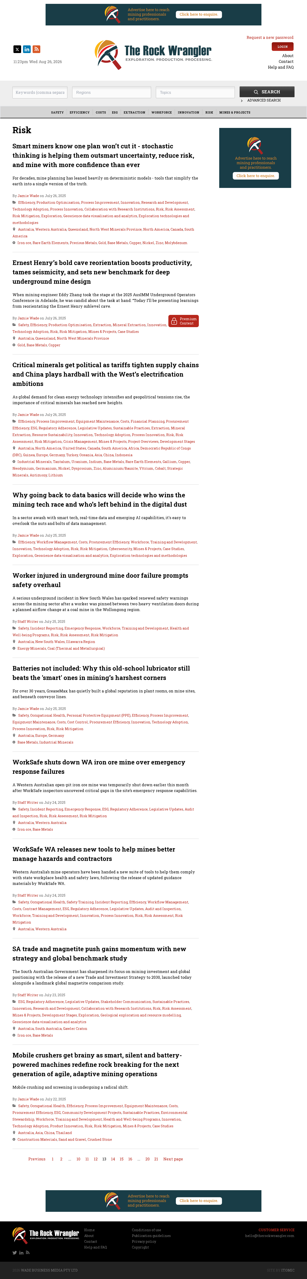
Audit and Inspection (163, 909)
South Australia (48, 1028)
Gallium (170, 461)
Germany (57, 455)
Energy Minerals (32, 648)
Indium (95, 461)
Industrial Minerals (35, 461)
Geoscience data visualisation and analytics (100, 216)
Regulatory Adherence (57, 428)
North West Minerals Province (115, 229)
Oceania (86, 455)
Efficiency (80, 112)
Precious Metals (83, 242)
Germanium (46, 468)
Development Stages (177, 441)
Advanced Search (264, 100)
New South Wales (50, 641)
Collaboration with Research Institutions (119, 209)
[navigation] (260, 61)
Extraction (134, 112)
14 (113, 1158)
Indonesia (123, 455)
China (108, 455)
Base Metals (117, 242)
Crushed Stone (100, 1139)
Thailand (64, 1132)
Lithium (55, 475)
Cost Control (77, 722)
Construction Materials (37, 1139)
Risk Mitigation (26, 216)
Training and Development (173, 542)
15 (122, 1158)
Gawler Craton (75, 1028)
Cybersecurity (120, 548)
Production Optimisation (58, 202)
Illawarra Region (80, 641)
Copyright (140, 1247)
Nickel (148, 242)
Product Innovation (66, 1126)
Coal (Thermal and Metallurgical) (76, 648)
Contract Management (42, 909)
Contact (286, 61)
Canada (177, 229)
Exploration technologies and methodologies (148, 555)
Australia (26, 229)
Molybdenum (176, 242)
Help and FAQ (281, 67)
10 (78, 1158)
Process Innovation (66, 209)
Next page (173, 1158)
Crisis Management (80, 441)
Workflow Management (56, 542)
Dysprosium (81, 468)
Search (271, 92)
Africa (133, 448)
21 (156, 1158)
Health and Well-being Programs (131, 1119)
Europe (42, 455)
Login (282, 46)
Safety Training (80, 902)
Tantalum (61, 461)
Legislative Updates (95, 428)
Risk (209, 112)
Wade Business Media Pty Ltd (49, 1270)
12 (96, 1158)
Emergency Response (83, 628)
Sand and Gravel (72, 1139)
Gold (102, 242)
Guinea (29, 455)
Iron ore (24, 242)
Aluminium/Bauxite (120, 468)
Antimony (38, 475)
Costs (101, 112)
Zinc (159, 242)
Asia (98, 455)
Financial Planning (148, 421)
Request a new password (270, 37)
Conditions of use (146, 1230)
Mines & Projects (234, 112)
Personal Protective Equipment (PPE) (98, 715)
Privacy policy (144, 1241)
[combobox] (111, 92)
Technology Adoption (30, 209)
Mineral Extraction (129, 325)
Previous (36, 1158)
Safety (57, 112)
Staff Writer (28, 621)
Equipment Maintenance (97, 421)
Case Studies (128, 331)
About (288, 55)
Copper (135, 242)
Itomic (288, 1270)
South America (114, 448)
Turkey (72, 455)
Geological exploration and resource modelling (140, 1015)
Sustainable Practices (131, 428)
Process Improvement (100, 202)
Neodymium (23, 468)
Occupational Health (47, 715)
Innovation (188, 112)
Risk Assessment (180, 209)
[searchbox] (112, 92)
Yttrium (146, 468)
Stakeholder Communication (126, 1001)
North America (156, 229)
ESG (115, 112)
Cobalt (160, 468)
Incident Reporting (46, 628)
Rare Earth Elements (50, 242)
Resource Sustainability (52, 434)
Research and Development (164, 202)
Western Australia (50, 229)
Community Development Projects (91, 1112)
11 (87, 1158)
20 (147, 1158)
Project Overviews (143, 441)
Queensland (78, 229)
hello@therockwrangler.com (270, 1235)
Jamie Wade (28, 195)
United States (74, 448)
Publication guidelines (151, 1235)
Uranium (79, 461)
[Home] (153, 55)
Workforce (161, 112)
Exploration (51, 216)
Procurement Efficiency (109, 542)
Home (89, 1230)
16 (130, 1158)
